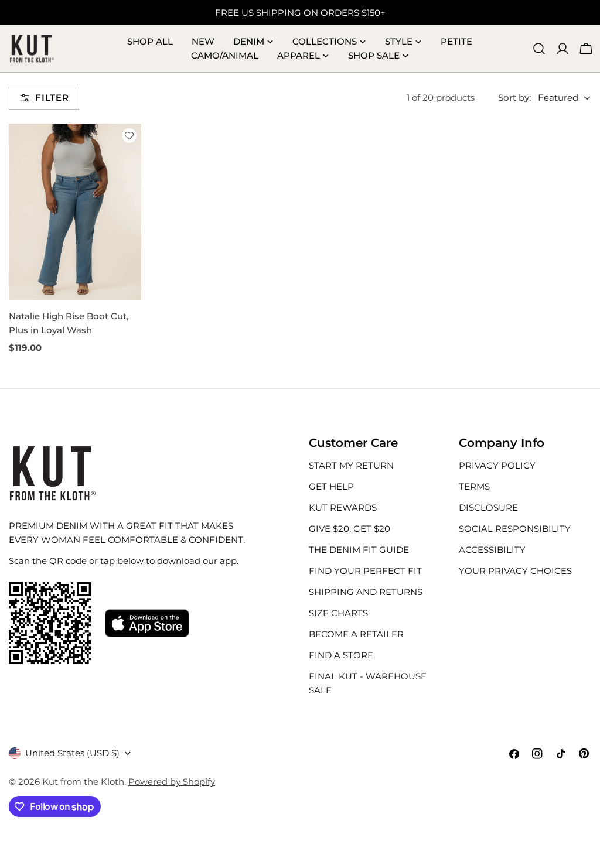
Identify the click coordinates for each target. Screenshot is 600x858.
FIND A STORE (341, 655)
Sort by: (514, 97)
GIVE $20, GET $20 (349, 528)
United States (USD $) (72, 752)
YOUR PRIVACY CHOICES (515, 570)
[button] (129, 135)
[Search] (539, 48)
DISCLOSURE (488, 507)
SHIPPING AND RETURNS (365, 591)
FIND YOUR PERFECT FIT (365, 570)
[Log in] (562, 49)
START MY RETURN (351, 465)
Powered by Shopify (171, 781)
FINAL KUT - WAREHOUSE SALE (368, 683)
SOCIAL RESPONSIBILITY (515, 528)
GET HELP (331, 486)
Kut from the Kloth (83, 781)
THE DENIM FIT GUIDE (359, 549)
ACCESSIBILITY (492, 549)
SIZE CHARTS (338, 612)
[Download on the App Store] (147, 623)
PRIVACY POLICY (497, 465)
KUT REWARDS (343, 507)
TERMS (474, 486)
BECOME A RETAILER (356, 634)
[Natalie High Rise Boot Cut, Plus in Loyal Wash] (75, 212)
